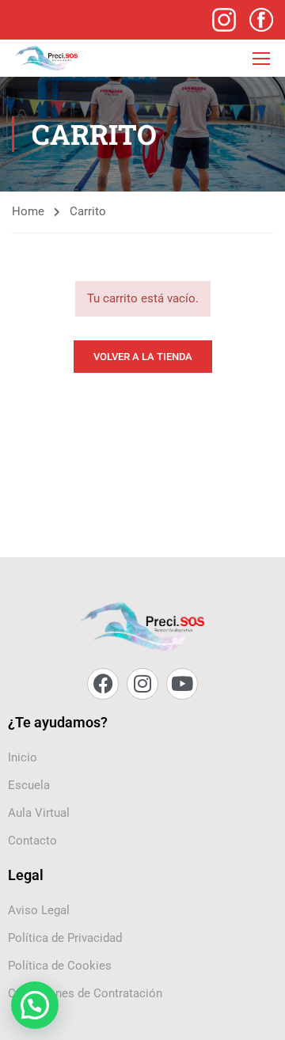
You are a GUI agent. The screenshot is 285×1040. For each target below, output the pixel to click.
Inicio (22, 757)
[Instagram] (142, 684)
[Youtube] (182, 684)
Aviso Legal (39, 910)
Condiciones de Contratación (85, 993)
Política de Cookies (60, 965)
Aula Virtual (39, 813)
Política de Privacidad (65, 938)
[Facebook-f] (103, 684)
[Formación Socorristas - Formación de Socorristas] (47, 58)
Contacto (32, 840)
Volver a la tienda (142, 356)
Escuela (29, 785)
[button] (35, 1005)
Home (28, 211)
